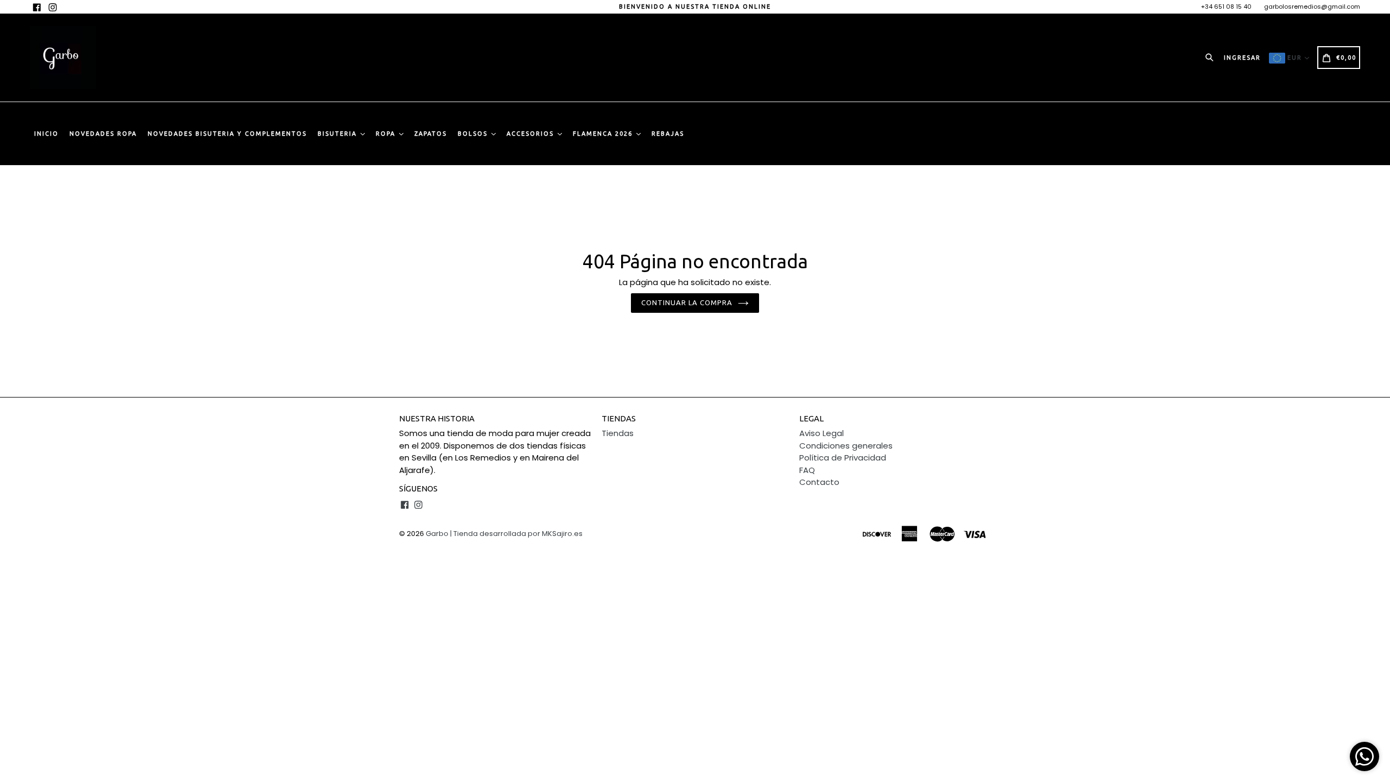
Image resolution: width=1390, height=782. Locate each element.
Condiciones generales (846, 445)
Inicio (46, 133)
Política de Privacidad (842, 457)
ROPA (387, 133)
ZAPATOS (430, 133)
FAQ (807, 470)
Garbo (437, 533)
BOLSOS (474, 133)
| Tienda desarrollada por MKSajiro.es (516, 533)
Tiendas (618, 433)
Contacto (819, 482)
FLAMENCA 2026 (604, 133)
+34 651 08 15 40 (1226, 6)
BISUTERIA (338, 133)
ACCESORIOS (532, 133)
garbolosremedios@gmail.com (1312, 6)
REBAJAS (668, 133)
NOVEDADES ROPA (103, 133)
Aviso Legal (821, 433)
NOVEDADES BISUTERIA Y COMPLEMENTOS (227, 133)
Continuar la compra (687, 302)
